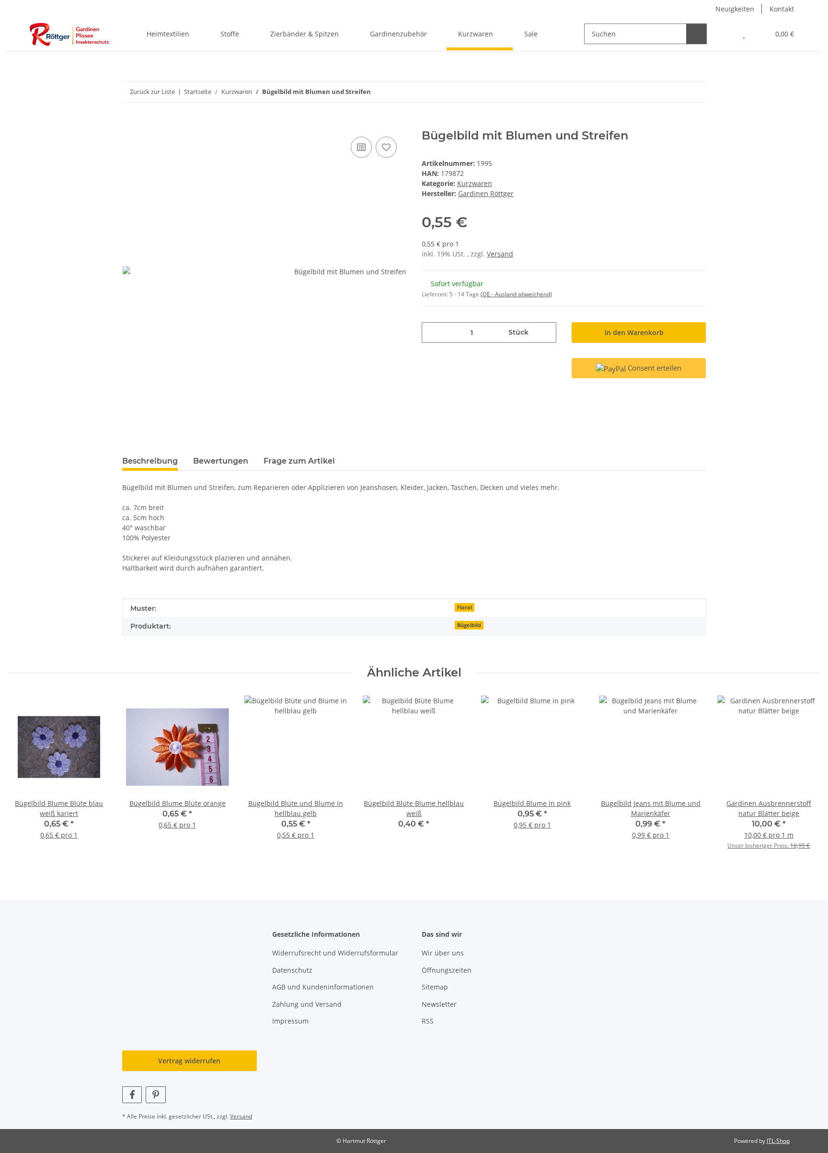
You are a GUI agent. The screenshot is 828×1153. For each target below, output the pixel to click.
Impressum (290, 1020)
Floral (464, 607)
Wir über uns (443, 952)
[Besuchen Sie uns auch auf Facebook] (132, 1094)
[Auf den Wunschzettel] (386, 147)
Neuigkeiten (734, 8)
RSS (428, 1020)
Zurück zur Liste (152, 91)
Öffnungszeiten (447, 970)
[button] (724, 33)
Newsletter (439, 1004)
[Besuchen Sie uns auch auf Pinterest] (155, 1094)
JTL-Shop (778, 1141)
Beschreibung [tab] (150, 461)
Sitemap (435, 986)
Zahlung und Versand (307, 1004)
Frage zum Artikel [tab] (299, 461)
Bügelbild (469, 625)
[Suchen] (696, 33)
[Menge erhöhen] (545, 332)
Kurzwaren (474, 183)
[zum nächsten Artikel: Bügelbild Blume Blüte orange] (695, 92)
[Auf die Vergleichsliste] (361, 147)
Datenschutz (292, 970)
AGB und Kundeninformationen (323, 986)
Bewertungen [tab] (220, 461)
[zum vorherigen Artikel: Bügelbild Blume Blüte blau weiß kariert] (675, 92)
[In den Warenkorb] (130, 123)
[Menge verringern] (432, 332)
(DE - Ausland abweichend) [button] (516, 294)
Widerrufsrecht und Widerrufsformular (335, 952)
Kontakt (782, 8)
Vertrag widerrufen (189, 1060)
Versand (500, 253)
